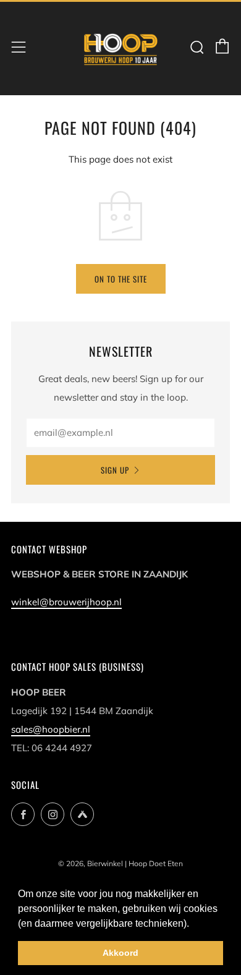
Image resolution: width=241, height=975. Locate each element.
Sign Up (115, 470)
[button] (193, 924)
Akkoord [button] (120, 953)
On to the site (121, 279)
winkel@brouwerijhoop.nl (66, 602)
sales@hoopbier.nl (50, 729)
